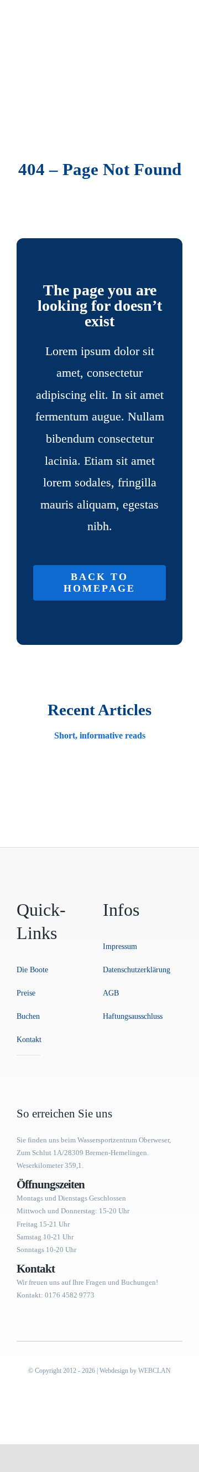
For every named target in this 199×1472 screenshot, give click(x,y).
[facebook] (20, 1068)
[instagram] (37, 1068)
